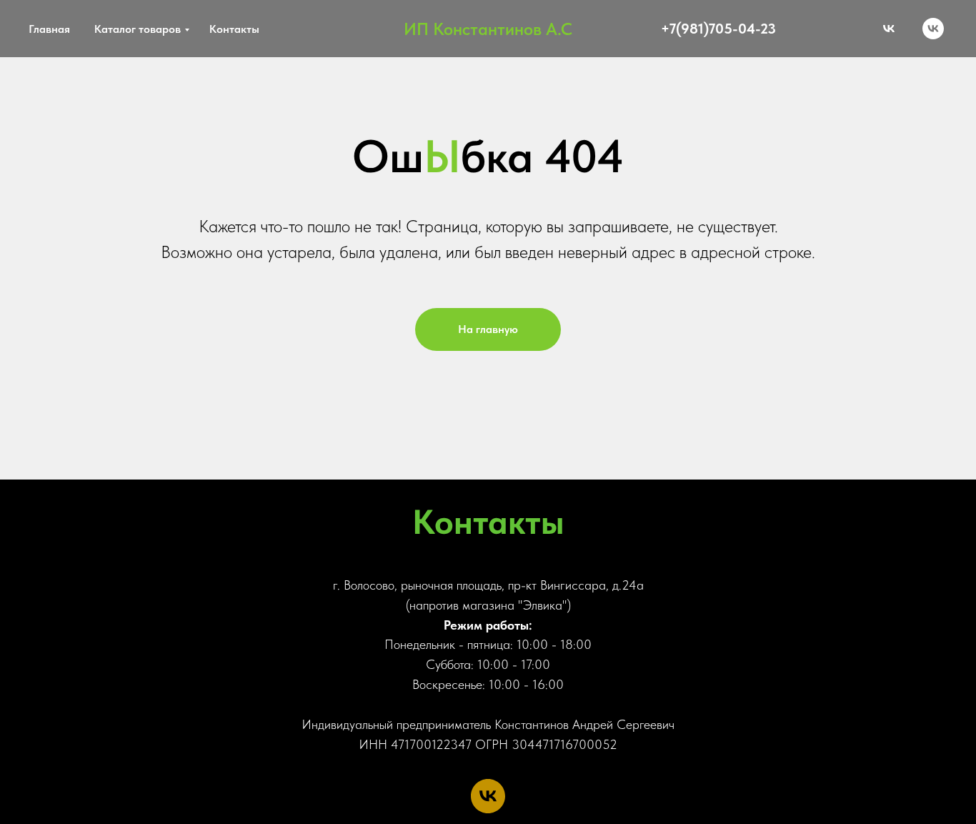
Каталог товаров (137, 29)
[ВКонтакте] (888, 28)
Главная (49, 29)
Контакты (234, 29)
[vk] (933, 28)
